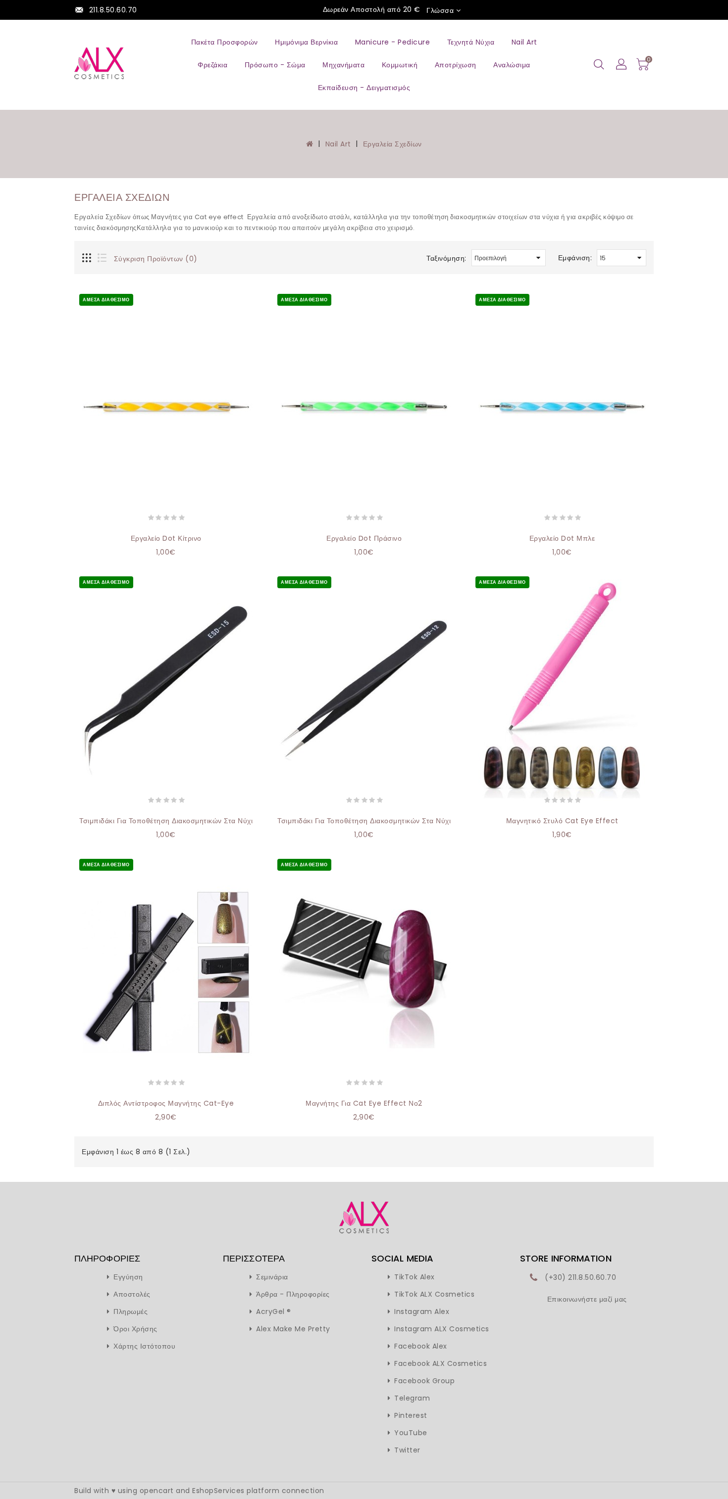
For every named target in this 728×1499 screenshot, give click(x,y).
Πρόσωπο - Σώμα (275, 65)
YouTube (410, 1433)
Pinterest (410, 1415)
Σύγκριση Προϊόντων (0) (156, 259)
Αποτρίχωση (455, 65)
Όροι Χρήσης (135, 1329)
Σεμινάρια (272, 1277)
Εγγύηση (128, 1277)
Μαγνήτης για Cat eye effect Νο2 (364, 1103)
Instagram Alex (421, 1311)
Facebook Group (424, 1381)
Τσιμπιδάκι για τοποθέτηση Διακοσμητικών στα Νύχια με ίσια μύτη (389, 821)
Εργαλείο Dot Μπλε (562, 538)
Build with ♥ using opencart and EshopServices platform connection (199, 1491)
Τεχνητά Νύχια (471, 42)
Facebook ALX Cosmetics (440, 1363)
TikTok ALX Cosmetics (434, 1294)
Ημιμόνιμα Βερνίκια (306, 42)
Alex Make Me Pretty (293, 1329)
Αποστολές (132, 1294)
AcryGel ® (273, 1311)
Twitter (407, 1450)
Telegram (412, 1398)
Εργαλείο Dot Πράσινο (364, 538)
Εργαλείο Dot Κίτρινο (166, 538)
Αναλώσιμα (511, 65)
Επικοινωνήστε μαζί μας (587, 1299)
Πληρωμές (130, 1311)
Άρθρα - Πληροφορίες (293, 1294)
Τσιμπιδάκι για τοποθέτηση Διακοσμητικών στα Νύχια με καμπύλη (190, 821)
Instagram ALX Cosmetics (441, 1329)
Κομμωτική (400, 65)
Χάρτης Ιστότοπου (144, 1346)
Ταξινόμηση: (446, 258)
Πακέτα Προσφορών (224, 42)
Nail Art (524, 42)
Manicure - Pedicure (392, 42)
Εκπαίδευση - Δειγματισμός (364, 88)
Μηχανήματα (343, 65)
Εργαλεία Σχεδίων (392, 144)
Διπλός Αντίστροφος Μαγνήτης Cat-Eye (166, 1103)
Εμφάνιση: (575, 258)
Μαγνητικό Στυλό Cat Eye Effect (562, 821)
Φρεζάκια (212, 65)
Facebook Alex (420, 1346)
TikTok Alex (414, 1277)
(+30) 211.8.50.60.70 (580, 1277)
